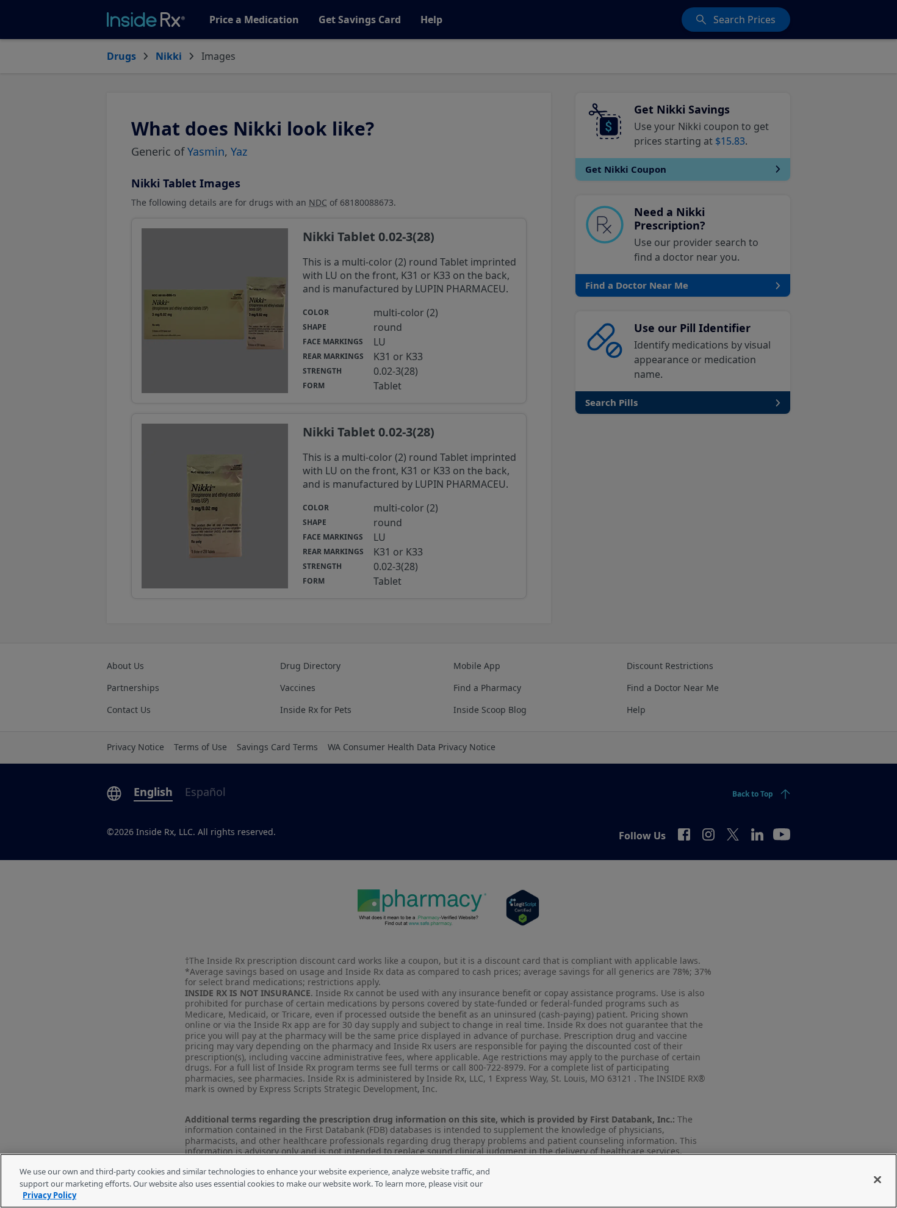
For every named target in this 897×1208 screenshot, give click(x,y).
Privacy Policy (49, 1195)
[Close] (877, 1179)
